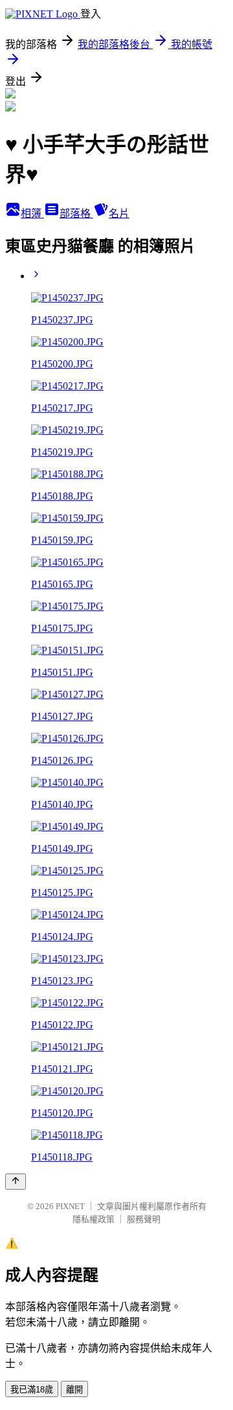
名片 (119, 213)
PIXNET (70, 1206)
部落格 (76, 213)
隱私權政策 (93, 1219)
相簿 (32, 213)
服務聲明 (144, 1219)
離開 (74, 1389)
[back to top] (15, 1181)
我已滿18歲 (31, 1389)
